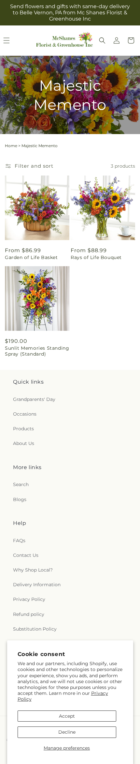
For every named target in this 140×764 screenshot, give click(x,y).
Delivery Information (37, 585)
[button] (102, 40)
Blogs (19, 499)
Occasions (24, 414)
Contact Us (25, 555)
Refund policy (28, 614)
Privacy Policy (29, 599)
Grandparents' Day (34, 399)
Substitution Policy (35, 629)
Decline (67, 732)
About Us (23, 443)
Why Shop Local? (33, 570)
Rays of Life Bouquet (96, 257)
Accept (67, 716)
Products (23, 429)
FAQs (19, 540)
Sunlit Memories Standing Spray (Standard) (37, 351)
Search (21, 484)
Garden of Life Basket (31, 257)
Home (11, 145)
